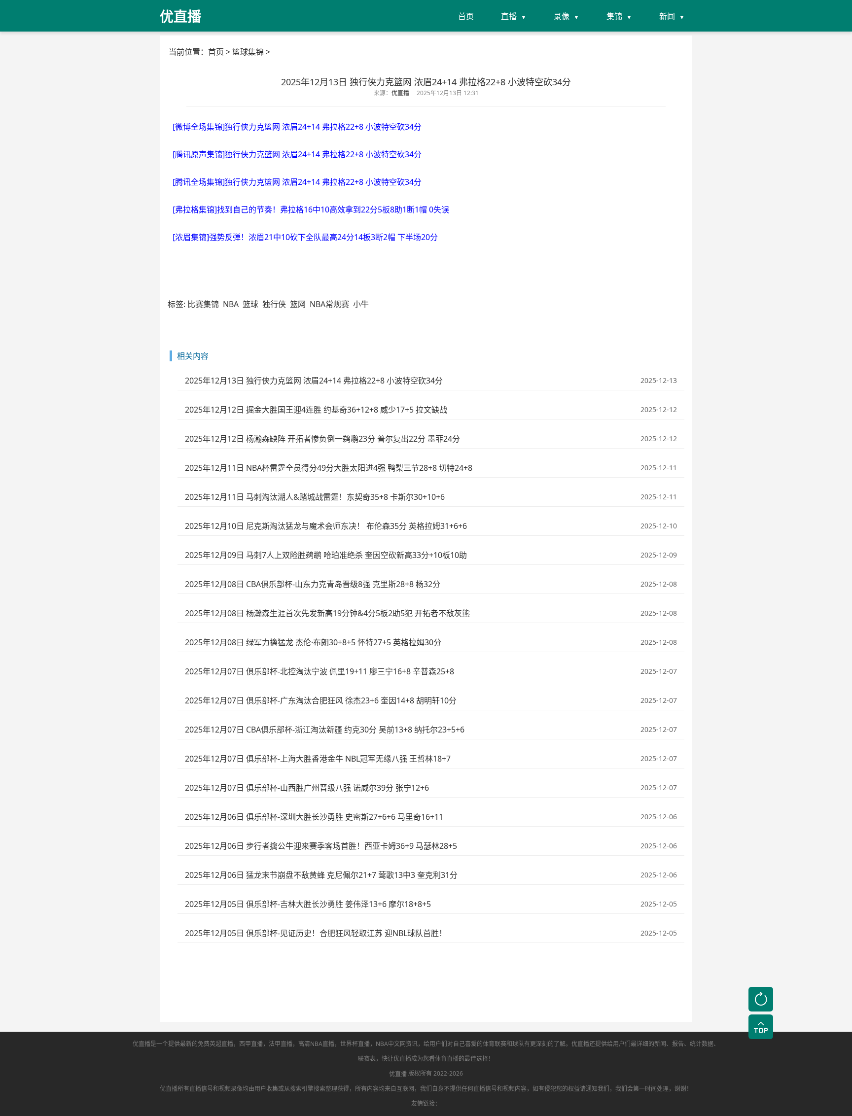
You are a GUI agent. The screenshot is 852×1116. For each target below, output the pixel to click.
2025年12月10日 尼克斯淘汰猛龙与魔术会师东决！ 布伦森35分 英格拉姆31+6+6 (326, 526)
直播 (509, 16)
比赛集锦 (203, 304)
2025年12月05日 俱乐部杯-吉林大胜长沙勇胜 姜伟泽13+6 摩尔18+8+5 (308, 904)
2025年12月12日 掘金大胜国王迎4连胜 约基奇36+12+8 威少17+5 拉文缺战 (316, 409)
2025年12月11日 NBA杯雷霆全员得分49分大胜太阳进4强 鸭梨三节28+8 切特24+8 (328, 467)
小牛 (361, 304)
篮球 (250, 304)
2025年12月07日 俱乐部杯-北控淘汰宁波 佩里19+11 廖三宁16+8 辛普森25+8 (319, 671)
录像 (561, 16)
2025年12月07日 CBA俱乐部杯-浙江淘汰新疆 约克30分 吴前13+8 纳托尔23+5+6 (324, 729)
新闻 (667, 16)
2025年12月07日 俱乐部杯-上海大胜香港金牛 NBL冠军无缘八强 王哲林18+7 (318, 758)
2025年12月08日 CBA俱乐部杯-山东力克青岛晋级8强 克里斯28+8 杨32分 (312, 584)
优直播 (398, 1074)
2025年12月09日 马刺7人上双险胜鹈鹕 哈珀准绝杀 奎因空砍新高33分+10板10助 (326, 555)
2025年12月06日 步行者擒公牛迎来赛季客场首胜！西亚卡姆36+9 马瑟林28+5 (321, 845)
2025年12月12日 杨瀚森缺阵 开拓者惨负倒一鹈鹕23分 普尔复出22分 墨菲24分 (322, 438)
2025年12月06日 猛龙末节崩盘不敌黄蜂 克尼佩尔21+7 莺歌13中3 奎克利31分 (321, 875)
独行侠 (274, 304)
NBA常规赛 (329, 304)
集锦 (614, 16)
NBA (231, 304)
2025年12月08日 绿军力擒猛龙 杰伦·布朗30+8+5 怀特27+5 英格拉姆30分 (313, 642)
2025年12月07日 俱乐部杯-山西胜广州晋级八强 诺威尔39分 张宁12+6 (307, 787)
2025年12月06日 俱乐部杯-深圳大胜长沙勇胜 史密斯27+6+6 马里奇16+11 (314, 816)
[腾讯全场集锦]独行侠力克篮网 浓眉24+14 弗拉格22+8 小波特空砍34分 (297, 181)
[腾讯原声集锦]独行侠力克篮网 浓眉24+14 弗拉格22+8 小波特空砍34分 (297, 154)
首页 (466, 16)
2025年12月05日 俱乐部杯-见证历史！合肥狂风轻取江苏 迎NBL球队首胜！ (316, 933)
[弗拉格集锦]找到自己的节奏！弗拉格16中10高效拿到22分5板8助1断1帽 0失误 (311, 209)
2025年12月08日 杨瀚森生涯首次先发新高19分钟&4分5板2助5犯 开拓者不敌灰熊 (327, 613)
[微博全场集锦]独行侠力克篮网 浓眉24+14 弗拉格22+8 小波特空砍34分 (297, 126)
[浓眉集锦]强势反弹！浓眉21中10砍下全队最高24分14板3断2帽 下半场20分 (305, 237)
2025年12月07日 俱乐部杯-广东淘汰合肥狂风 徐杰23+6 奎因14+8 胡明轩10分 (321, 700)
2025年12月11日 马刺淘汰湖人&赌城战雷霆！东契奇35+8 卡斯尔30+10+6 (315, 496)
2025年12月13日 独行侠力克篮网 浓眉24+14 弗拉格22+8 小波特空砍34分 (314, 380)
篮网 (298, 304)
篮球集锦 (248, 51)
